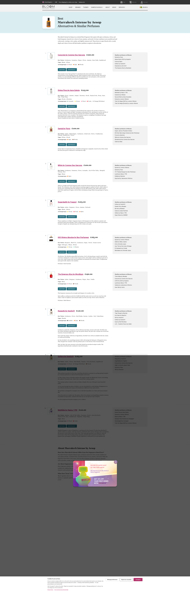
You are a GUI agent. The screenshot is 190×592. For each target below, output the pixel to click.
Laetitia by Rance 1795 (121, 174)
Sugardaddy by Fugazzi (67, 202)
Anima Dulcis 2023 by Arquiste (123, 59)
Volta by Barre (118, 61)
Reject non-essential (126, 579)
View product (71, 69)
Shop (70, 7)
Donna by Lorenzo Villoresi (122, 99)
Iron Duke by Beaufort (120, 315)
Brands (78, 7)
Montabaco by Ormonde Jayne (123, 250)
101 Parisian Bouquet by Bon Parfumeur (125, 172)
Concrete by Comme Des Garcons (71, 55)
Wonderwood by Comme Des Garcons (124, 139)
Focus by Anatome (120, 135)
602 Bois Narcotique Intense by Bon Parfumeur (127, 133)
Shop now (62, 69)
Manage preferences (112, 579)
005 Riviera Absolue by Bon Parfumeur (73, 237)
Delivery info (82, 2)
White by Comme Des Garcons (123, 137)
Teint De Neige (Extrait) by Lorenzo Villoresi (126, 103)
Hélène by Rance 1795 (121, 213)
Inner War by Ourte (120, 287)
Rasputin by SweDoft (66, 311)
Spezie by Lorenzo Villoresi (122, 167)
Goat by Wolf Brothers (121, 322)
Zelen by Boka (118, 141)
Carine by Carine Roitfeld (121, 211)
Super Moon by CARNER (121, 215)
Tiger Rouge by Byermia (121, 313)
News (114, 7)
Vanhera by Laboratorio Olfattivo (123, 285)
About (107, 7)
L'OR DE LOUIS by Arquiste (122, 280)
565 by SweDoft (119, 317)
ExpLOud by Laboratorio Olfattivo (123, 178)
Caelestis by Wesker (120, 95)
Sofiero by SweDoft (120, 63)
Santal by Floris (119, 57)
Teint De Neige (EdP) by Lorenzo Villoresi (125, 101)
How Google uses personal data (61, 589)
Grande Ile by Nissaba (120, 206)
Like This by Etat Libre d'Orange (123, 246)
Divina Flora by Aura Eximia (69, 90)
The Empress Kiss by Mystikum (123, 68)
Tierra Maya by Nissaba (121, 276)
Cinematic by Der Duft (120, 66)
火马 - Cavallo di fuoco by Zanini (123, 324)
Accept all (138, 579)
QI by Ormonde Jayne (120, 244)
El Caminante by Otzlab (121, 248)
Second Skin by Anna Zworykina (123, 97)
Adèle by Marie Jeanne (121, 242)
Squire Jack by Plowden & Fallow (123, 131)
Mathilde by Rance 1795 (121, 92)
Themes (85, 7)
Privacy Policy (50, 589)
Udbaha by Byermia (120, 176)
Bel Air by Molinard (119, 208)
